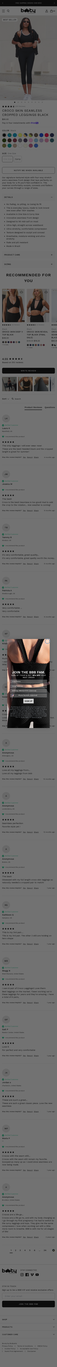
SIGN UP (28, 701)
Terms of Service (36, 717)
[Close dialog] (47, 641)
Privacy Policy (25, 717)
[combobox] (13, 695)
